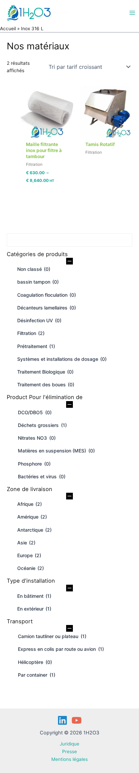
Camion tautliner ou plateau (52, 636)
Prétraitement (36, 346)
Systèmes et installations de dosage (62, 359)
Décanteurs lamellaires (46, 307)
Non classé (33, 269)
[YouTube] (77, 720)
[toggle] (69, 261)
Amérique (32, 517)
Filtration (31, 333)
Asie (26, 542)
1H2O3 (62, 12)
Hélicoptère (35, 662)
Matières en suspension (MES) (56, 450)
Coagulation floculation (46, 295)
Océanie (30, 568)
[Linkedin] (62, 720)
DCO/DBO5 (35, 412)
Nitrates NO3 (37, 438)
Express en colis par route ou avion (61, 649)
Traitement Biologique (45, 372)
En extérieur (34, 609)
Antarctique (34, 530)
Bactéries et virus (41, 476)
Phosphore (34, 464)
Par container (36, 675)
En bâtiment (34, 596)
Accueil (8, 28)
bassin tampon (38, 282)
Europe (29, 555)
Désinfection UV (39, 320)
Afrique (29, 504)
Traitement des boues (45, 384)
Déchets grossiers (42, 425)
